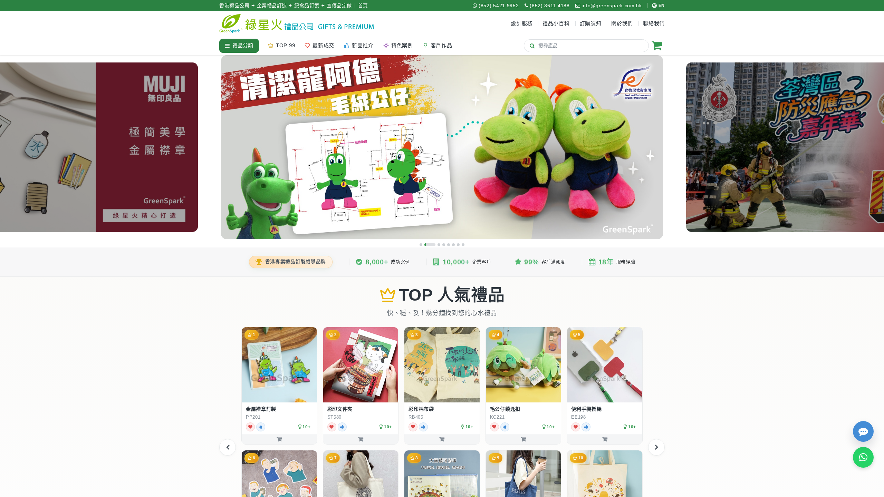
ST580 (334, 417)
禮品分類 (242, 45)
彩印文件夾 (340, 409)
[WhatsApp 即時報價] (863, 457)
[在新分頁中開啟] (309, 417)
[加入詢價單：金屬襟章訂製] (279, 439)
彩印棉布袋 (421, 409)
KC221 (497, 417)
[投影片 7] (458, 244)
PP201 (253, 417)
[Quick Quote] (863, 431)
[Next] (656, 447)
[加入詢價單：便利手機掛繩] (604, 439)
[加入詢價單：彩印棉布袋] (442, 439)
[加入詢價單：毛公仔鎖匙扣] (523, 439)
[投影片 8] (463, 244)
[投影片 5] (448, 244)
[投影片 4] (443, 244)
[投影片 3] (439, 244)
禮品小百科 (556, 23)
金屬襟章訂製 (261, 409)
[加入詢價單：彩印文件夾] (360, 439)
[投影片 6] (453, 244)
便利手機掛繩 (586, 409)
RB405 (416, 417)
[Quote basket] (657, 45)
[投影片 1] (421, 244)
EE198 (578, 417)
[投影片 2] (429, 244)
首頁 (363, 5)
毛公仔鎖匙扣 (505, 409)
